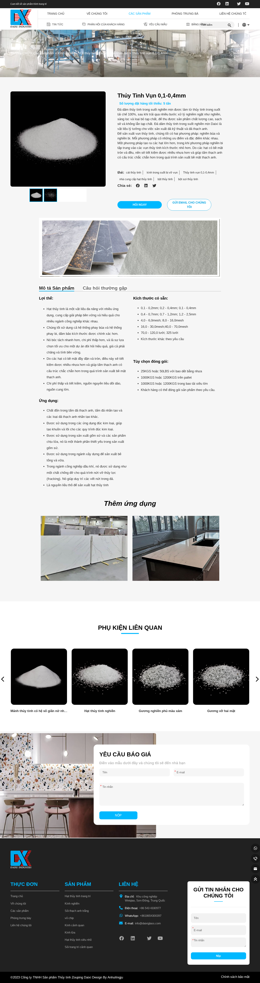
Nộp (118, 815)
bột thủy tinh (165, 179)
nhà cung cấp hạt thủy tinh (135, 179)
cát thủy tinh (133, 172)
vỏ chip (69, 918)
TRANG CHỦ (19, 53)
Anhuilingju (115, 977)
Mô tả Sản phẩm (56, 288)
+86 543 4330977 (143, 908)
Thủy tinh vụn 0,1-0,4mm (149, 53)
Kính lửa (70, 932)
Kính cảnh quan (74, 925)
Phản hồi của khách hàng (106, 24)
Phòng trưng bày (186, 13)
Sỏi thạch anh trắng (77, 910)
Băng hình (198, 24)
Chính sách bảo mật (235, 977)
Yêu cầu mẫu (158, 24)
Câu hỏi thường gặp (105, 288)
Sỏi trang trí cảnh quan (79, 947)
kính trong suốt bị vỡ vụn (162, 172)
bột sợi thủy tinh (188, 179)
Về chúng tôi (97, 13)
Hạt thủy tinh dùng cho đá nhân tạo (103, 53)
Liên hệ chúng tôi (233, 13)
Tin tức (57, 24)
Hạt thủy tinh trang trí (78, 896)
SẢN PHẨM (78, 884)
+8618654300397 (143, 915)
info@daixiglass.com (143, 923)
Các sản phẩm (140, 13)
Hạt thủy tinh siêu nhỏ (78, 939)
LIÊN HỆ (128, 884)
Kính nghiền (66, 53)
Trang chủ (55, 13)
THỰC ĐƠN (24, 884)
